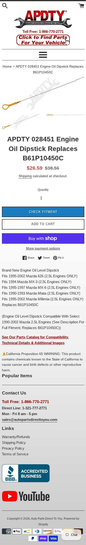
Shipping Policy (14, 443)
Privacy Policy (13, 448)
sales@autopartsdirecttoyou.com (29, 419)
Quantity (43, 189)
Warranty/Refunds (16, 437)
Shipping (25, 176)
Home (7, 66)
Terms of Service (15, 454)
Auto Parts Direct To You (46, 518)
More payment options (43, 248)
